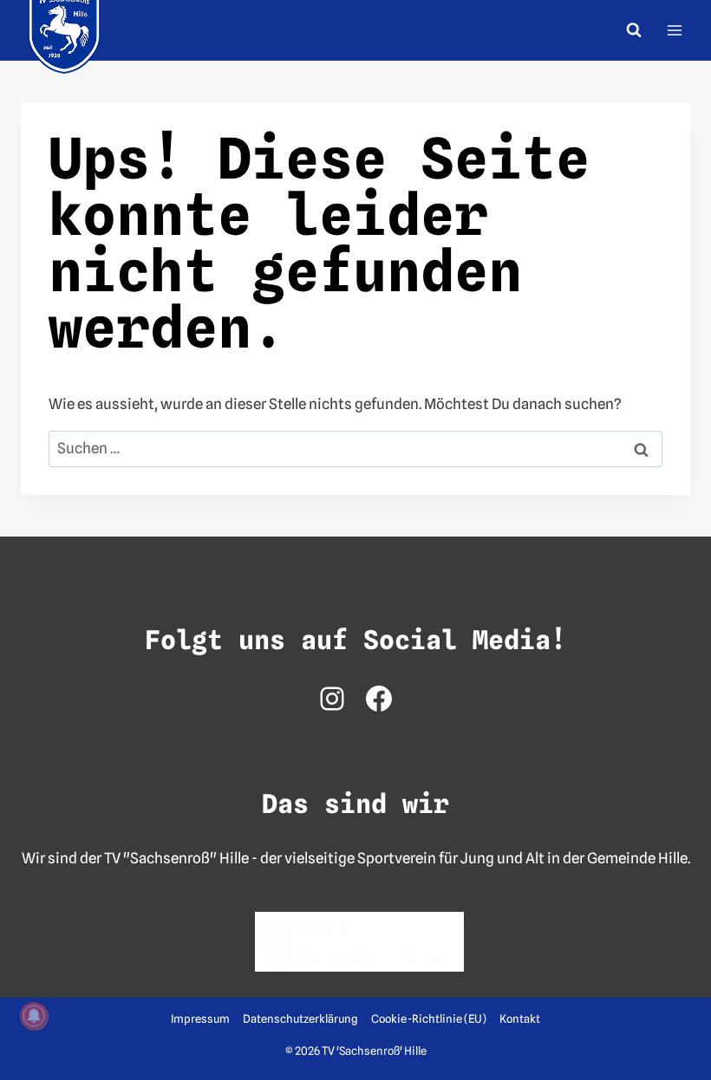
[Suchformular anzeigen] (633, 30)
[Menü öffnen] (674, 29)
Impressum (200, 1018)
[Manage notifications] (34, 1016)
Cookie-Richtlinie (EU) (428, 1018)
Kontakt (519, 1018)
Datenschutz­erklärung (300, 1018)
